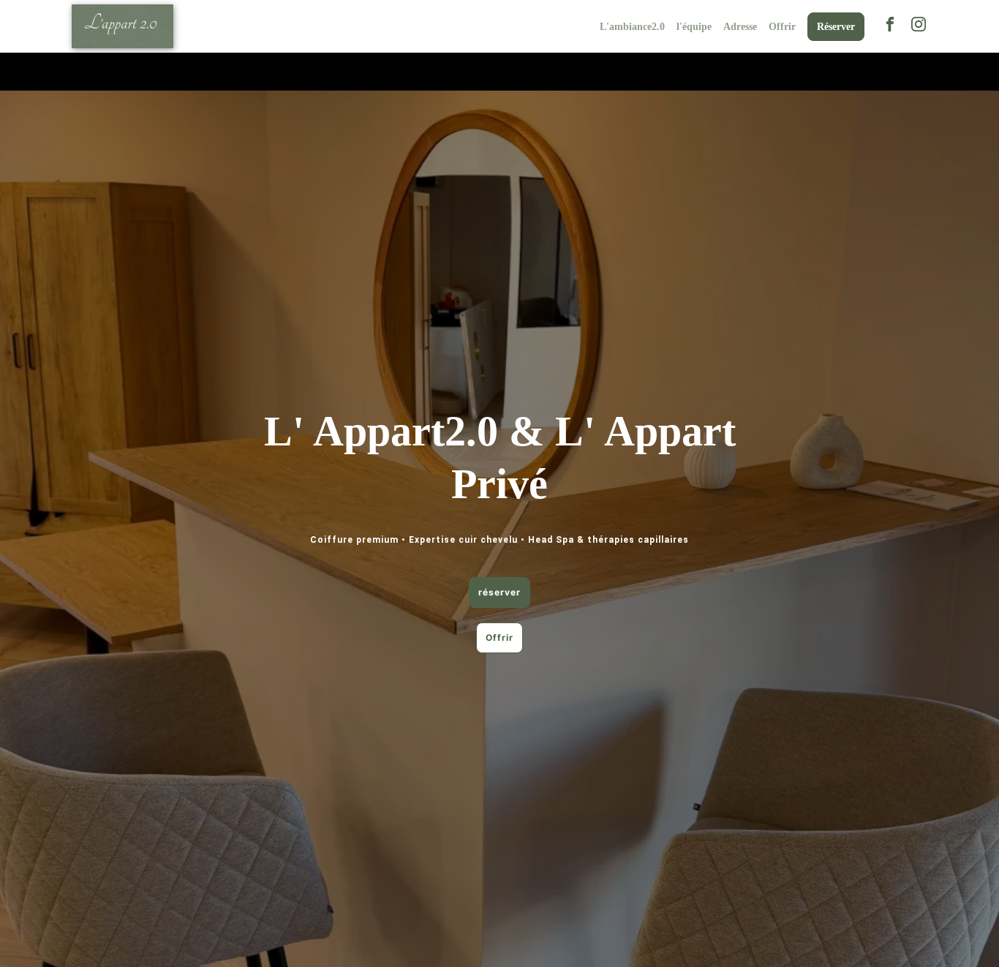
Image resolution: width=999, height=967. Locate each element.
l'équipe (694, 26)
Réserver (836, 26)
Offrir (782, 26)
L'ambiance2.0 (632, 26)
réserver (499, 592)
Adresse (740, 26)
